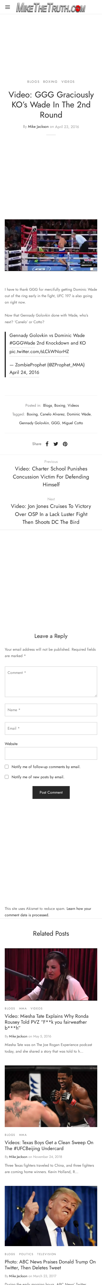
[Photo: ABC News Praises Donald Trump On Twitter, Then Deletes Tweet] (51, 1216)
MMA (23, 1008)
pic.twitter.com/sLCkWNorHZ (39, 351)
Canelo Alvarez (52, 414)
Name (14, 710)
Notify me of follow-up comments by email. (46, 766)
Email (14, 728)
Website (11, 743)
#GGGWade (22, 343)
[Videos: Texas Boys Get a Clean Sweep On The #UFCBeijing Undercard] (51, 1096)
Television (46, 1254)
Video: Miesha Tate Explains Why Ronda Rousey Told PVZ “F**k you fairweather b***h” (46, 1022)
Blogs (33, 81)
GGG (55, 423)
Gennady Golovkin (34, 423)
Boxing (50, 81)
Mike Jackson (38, 126)
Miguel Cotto (72, 423)
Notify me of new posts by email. (38, 777)
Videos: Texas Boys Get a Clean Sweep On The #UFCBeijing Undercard (49, 1145)
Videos (68, 81)
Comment (17, 672)
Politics (26, 1254)
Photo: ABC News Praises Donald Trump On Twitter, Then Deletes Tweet (50, 1264)
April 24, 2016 (24, 372)
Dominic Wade (79, 414)
